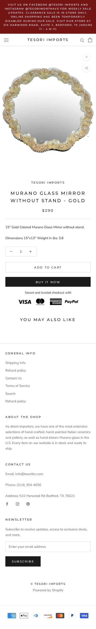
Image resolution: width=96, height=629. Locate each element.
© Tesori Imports (48, 583)
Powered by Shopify (48, 590)
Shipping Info (15, 363)
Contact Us (13, 378)
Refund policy (15, 370)
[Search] (82, 40)
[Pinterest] (28, 504)
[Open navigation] (6, 40)
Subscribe (23, 561)
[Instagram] (17, 504)
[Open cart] (90, 40)
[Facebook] (7, 504)
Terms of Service (17, 386)
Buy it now (48, 282)
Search (10, 393)
